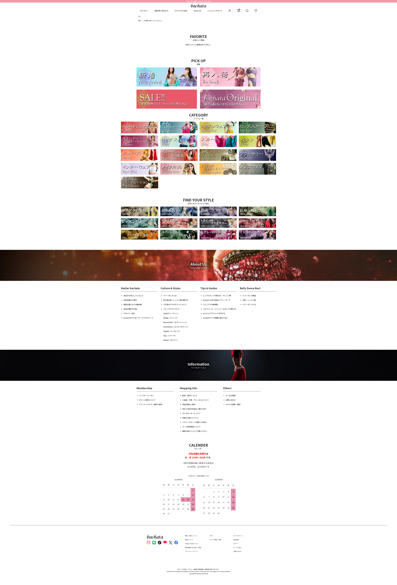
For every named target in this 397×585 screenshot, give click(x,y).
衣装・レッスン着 (249, 300)
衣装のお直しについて (190, 417)
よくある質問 (231, 395)
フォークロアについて (171, 309)
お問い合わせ (231, 400)
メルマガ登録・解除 (233, 404)
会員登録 (236, 540)
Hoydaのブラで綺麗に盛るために (215, 318)
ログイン (236, 544)
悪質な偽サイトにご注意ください (194, 431)
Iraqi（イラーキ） (170, 335)
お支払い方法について (191, 544)
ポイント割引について (147, 400)
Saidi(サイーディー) (170, 313)
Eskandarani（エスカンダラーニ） (176, 326)
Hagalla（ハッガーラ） (172, 331)
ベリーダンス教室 (249, 295)
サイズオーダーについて (191, 413)
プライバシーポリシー (191, 551)
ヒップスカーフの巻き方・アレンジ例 (217, 295)
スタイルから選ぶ (181, 10)
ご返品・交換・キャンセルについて (195, 400)
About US (197, 10)
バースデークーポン (146, 395)
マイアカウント (238, 536)
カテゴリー (144, 10)
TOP (139, 16)
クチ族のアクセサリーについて (174, 304)
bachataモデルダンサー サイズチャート (138, 318)
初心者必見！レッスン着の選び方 (175, 300)
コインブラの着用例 (210, 304)
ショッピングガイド (214, 10)
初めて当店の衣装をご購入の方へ (194, 409)
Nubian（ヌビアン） (171, 340)
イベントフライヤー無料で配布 (150, 404)
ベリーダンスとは (169, 295)
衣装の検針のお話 (130, 309)
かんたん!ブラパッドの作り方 (214, 313)
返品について (189, 540)
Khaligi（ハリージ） (170, 318)
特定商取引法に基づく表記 (193, 547)
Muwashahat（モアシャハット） (175, 322)
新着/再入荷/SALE (161, 10)
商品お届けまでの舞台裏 (133, 304)
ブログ (211, 536)
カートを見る (237, 547)
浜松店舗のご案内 (130, 300)
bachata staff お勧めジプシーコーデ (216, 300)
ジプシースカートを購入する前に (194, 422)
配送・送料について (189, 395)
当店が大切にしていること (133, 295)
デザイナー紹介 (129, 313)
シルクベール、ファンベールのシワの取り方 (219, 309)
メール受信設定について (191, 426)
